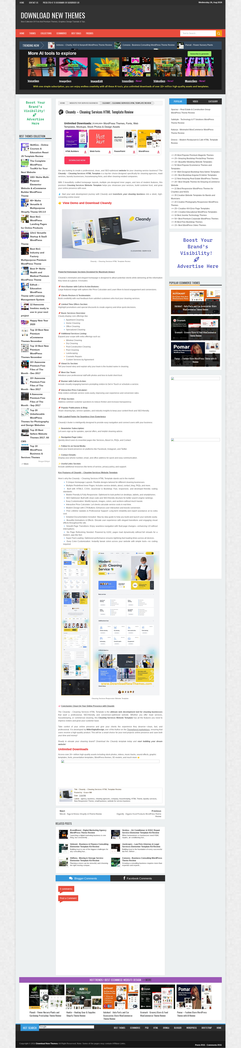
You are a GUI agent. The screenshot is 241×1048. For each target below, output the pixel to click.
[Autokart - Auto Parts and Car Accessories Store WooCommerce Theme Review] (120, 1008)
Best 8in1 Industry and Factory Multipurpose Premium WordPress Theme (33, 256)
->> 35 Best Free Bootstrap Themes (186, 222)
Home (22, 2)
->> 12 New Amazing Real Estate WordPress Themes (194, 178)
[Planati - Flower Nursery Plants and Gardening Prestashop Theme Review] (46, 1008)
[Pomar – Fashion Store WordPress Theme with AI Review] (194, 1008)
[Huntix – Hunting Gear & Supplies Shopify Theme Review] (83, 1008)
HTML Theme (136, 799)
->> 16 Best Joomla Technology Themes (189, 215)
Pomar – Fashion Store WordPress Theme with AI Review (195, 334)
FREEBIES (89, 33)
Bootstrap (207, 1027)
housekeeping (124, 799)
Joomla (166, 1027)
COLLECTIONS (46, 33)
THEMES (32, 33)
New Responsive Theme (84, 801)
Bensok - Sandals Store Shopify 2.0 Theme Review (195, 360)
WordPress (191, 1027)
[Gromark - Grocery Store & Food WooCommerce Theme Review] (157, 1008)
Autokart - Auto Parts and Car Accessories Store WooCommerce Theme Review (117, 1015)
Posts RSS (200, 1045)
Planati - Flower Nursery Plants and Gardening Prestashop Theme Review (167, 45)
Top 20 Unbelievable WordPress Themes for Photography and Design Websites (35, 417)
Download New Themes (53, 15)
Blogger (177, 1027)
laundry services (150, 799)
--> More (25, 464)
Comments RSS (214, 1045)
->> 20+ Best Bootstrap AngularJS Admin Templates (194, 175)
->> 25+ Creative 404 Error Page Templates (190, 208)
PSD (147, 1027)
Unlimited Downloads (73, 749)
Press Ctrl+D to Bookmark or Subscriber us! (61, 2)
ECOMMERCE (62, 33)
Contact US (33, 2)
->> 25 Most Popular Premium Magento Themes (192, 155)
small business (101, 801)
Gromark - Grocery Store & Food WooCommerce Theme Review (195, 307)
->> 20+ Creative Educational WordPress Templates (194, 212)
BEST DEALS (76, 33)
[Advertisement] (195, 528)
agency (84, 799)
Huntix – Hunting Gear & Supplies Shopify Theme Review (80, 1014)
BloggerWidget (44, 461)
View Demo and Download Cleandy (87, 203)
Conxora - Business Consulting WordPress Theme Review (97, 45)
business (91, 799)
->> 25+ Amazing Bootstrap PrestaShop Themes (192, 158)
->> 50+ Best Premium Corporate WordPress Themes (194, 219)
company (114, 799)
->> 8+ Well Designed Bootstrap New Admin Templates (195, 172)
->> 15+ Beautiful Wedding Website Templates (191, 162)
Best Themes (119, 1027)
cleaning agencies (103, 799)
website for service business (84, 103)
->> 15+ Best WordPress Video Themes (188, 225)
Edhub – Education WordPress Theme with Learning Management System (33, 292)
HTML (155, 1027)
